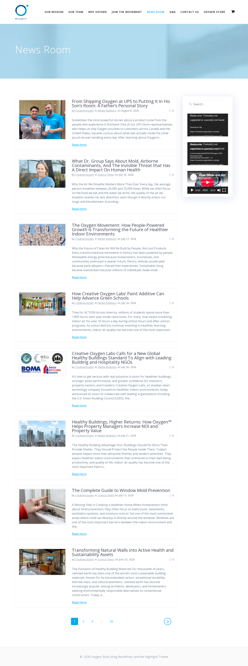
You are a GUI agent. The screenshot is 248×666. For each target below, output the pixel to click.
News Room (155, 12)
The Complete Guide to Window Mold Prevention (121, 490)
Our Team (75, 12)
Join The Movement (127, 12)
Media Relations (107, 110)
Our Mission (54, 12)
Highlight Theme (156, 657)
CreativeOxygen (84, 110)
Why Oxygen (97, 12)
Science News (106, 174)
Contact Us (189, 12)
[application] (207, 125)
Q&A (173, 12)
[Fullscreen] (224, 190)
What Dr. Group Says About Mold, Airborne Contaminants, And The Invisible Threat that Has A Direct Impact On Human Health (121, 165)
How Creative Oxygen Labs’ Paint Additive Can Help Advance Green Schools (118, 296)
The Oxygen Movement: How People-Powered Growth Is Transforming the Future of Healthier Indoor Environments (120, 229)
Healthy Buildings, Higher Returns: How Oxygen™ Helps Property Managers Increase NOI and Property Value (121, 426)
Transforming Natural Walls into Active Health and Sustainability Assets (123, 552)
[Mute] (219, 190)
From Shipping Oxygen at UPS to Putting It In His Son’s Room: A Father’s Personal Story (121, 103)
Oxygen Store (214, 12)
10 (112, 621)
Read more (79, 145)
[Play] (192, 190)
